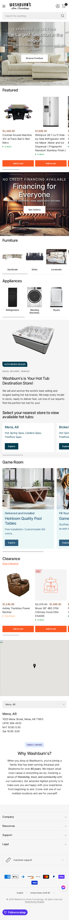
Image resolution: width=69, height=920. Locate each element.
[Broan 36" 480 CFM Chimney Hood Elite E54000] (51, 585)
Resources (8, 825)
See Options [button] (34, 209)
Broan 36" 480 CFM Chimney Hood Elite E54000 (46, 612)
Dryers (56, 310)
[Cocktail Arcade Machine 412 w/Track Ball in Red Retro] (18, 111)
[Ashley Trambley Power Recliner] (18, 585)
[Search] (63, 15)
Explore (11, 446)
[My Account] (58, 6)
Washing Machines (34, 311)
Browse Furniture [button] (34, 58)
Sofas (34, 269)
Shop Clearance (10, 563)
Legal (5, 844)
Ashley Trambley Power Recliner (16, 610)
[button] (63, 888)
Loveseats (56, 269)
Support (7, 835)
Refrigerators (12, 310)
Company (8, 816)
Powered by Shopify (34, 901)
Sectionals (12, 269)
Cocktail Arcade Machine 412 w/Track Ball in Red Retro (17, 138)
